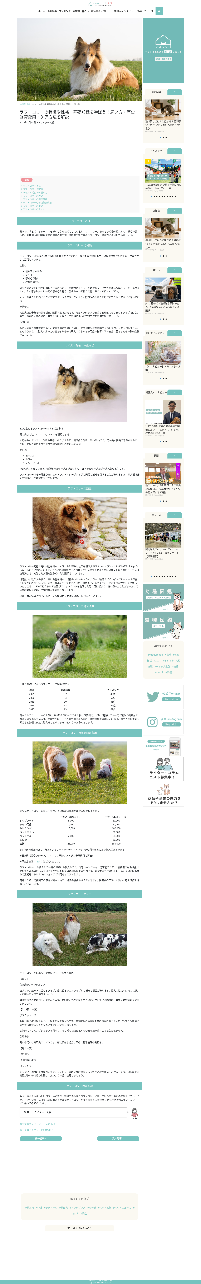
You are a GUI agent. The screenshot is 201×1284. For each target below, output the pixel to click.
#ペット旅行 (105, 1207)
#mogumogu (155, 654)
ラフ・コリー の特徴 (32, 189)
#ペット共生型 (163, 666)
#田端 (169, 672)
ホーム (41, 11)
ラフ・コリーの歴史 (32, 195)
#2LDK (158, 660)
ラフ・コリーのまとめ (33, 209)
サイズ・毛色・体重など (34, 192)
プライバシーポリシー (104, 1281)
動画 (139, 11)
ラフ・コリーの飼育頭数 (34, 199)
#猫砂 (168, 654)
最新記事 (52, 11)
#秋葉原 (29, 1207)
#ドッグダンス (78, 1207)
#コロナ (159, 672)
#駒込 (84, 1213)
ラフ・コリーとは (31, 185)
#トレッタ (169, 660)
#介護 (39, 1207)
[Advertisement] (79, 152)
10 (175, 196)
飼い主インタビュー (101, 11)
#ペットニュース (122, 1207)
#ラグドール (51, 1207)
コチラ (39, 861)
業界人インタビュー (124, 11)
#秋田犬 (63, 1207)
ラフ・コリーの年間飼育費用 (36, 202)
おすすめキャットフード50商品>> (37, 1124)
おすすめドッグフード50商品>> (36, 1129)
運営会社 (92, 1281)
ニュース (148, 11)
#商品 (175, 666)
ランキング (65, 11)
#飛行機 (92, 1207)
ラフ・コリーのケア (32, 205)
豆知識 (76, 11)
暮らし (85, 11)
